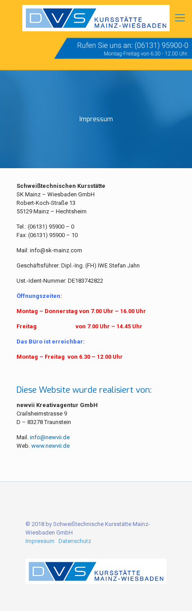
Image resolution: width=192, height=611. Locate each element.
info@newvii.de (50, 437)
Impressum (39, 541)
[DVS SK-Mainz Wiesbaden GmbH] (96, 17)
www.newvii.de (50, 445)
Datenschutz (74, 541)
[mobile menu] (180, 17)
